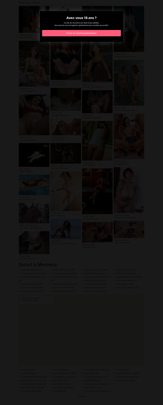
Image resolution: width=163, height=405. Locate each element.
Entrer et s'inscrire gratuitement (81, 33)
